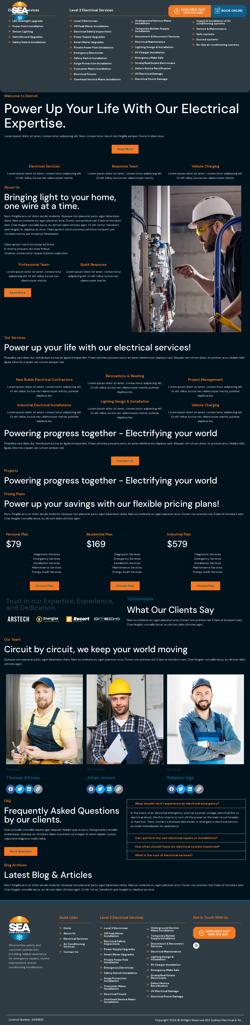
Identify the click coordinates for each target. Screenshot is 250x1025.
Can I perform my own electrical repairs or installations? (176, 838)
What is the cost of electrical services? (164, 855)
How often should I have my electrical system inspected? (177, 847)
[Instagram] (196, 946)
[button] (229, 11)
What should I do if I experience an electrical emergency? (177, 803)
